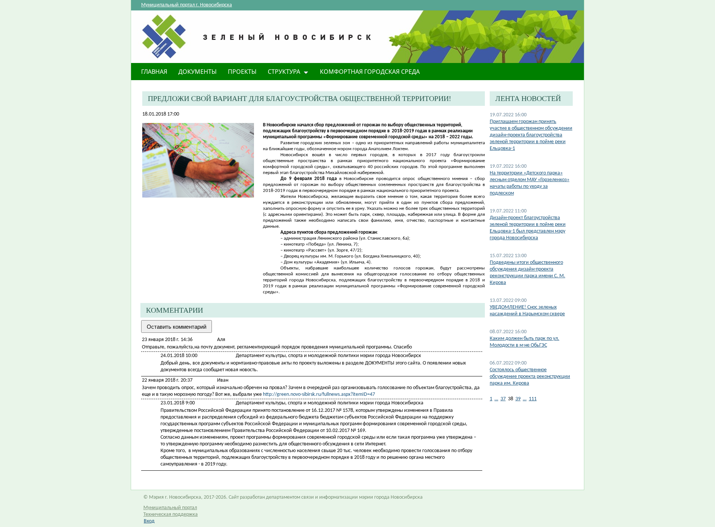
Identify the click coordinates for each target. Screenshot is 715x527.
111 (533, 399)
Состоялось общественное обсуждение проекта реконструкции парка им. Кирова (530, 376)
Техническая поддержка (170, 514)
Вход (149, 521)
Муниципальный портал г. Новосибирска (186, 5)
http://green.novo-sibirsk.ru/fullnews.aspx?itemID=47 (319, 394)
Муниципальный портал (170, 508)
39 (518, 399)
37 (503, 399)
